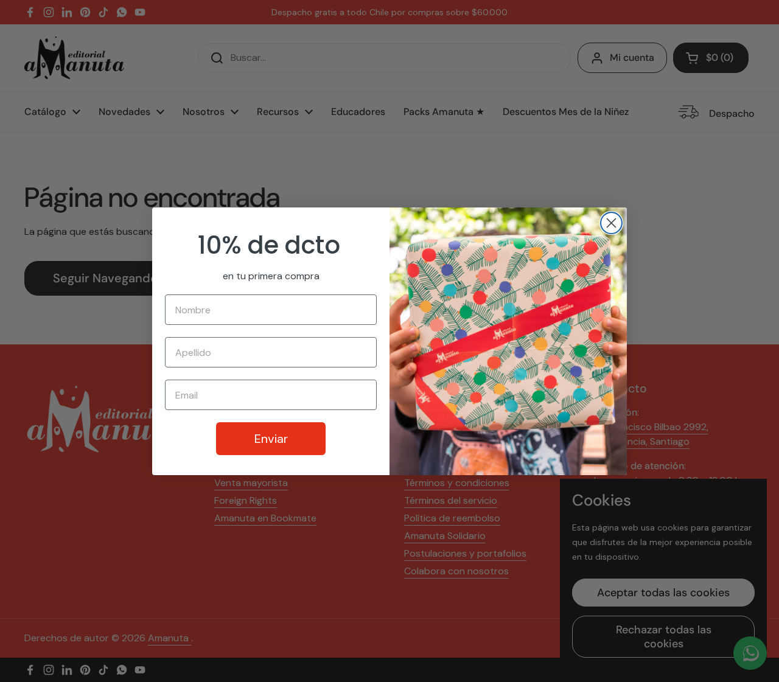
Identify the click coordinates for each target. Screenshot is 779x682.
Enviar (271, 439)
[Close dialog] (611, 223)
